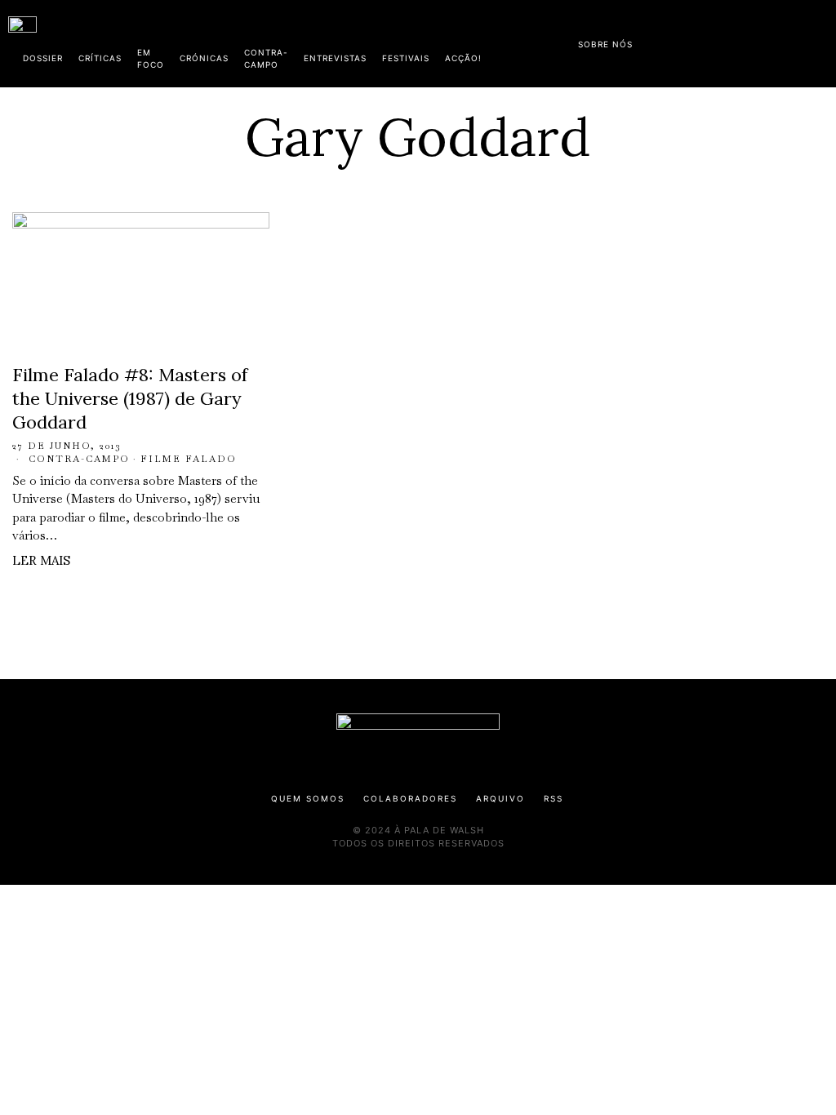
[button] (820, 43)
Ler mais (41, 560)
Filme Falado (188, 458)
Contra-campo (79, 458)
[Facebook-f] (670, 40)
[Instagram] (722, 40)
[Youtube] (774, 40)
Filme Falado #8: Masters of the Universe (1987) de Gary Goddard (129, 398)
